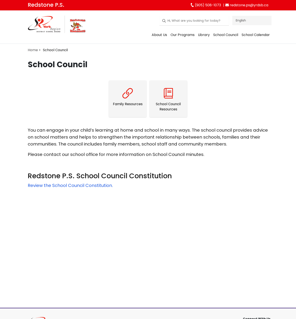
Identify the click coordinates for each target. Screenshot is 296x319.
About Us (159, 34)
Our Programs (183, 34)
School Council (225, 34)
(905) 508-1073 (207, 5)
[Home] (44, 28)
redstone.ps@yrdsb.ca (248, 5)
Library (204, 34)
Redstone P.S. (46, 5)
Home (33, 49)
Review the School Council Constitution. (70, 185)
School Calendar (256, 34)
